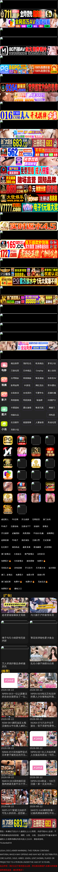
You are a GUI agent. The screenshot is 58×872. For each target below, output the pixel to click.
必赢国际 (16, 533)
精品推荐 (15, 363)
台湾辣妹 (15, 378)
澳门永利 (47, 519)
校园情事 (27, 422)
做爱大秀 (30, 574)
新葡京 (45, 526)
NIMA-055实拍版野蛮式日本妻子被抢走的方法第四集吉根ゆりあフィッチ (14, 756)
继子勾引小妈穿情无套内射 (14, 639)
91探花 (27, 385)
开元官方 (29, 567)
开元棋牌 (25, 519)
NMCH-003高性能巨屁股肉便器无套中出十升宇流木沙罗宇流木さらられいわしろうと (14, 785)
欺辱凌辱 (15, 385)
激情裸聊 (30, 561)
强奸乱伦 (27, 363)
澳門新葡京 (29, 554)
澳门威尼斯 (6, 581)
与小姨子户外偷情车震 (42, 614)
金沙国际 (52, 567)
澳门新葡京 (6, 554)
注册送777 (25, 526)
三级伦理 (15, 370)
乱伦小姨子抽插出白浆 (42, 663)
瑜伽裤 (40, 400)
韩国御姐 (27, 378)
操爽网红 (50, 533)
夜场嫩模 (37, 547)
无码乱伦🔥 (6, 567)
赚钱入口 (18, 588)
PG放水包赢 (39, 533)
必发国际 (48, 547)
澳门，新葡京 (7, 574)
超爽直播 (5, 540)
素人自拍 (52, 370)
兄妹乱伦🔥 (43, 581)
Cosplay (39, 370)
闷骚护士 (52, 400)
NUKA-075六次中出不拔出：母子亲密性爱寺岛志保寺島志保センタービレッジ (42, 727)
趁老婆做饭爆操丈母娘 (14, 614)
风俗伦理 (52, 422)
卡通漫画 (15, 407)
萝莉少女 (52, 363)
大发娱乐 (17, 554)
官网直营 (36, 519)
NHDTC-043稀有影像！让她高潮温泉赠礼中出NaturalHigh (43, 813)
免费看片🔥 (6, 561)
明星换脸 (27, 400)
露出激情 (27, 407)
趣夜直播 (26, 547)
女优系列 (27, 392)
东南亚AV (52, 378)
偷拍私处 (16, 547)
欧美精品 (40, 363)
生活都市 (15, 422)
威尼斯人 (5, 519)
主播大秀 (36, 540)
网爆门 (52, 407)
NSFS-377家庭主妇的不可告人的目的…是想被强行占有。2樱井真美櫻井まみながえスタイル (14, 815)
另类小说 (15, 429)
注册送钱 (14, 526)
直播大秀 (41, 574)
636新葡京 (18, 561)
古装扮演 (15, 392)
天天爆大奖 (40, 567)
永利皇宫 (41, 554)
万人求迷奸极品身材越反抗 (14, 665)
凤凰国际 (26, 533)
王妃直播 (47, 540)
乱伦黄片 (5, 547)
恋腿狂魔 (52, 392)
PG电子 (4, 526)
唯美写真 (40, 407)
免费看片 (19, 574)
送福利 (36, 526)
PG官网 (15, 519)
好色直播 (18, 567)
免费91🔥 (18, 581)
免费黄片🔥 (6, 588)
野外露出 (52, 385)
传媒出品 (15, 414)
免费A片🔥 (30, 581)
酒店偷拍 (25, 540)
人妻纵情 (40, 422)
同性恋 (52, 414)
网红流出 (40, 385)
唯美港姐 (40, 378)
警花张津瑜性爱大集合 (42, 637)
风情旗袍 (15, 400)
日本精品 (27, 370)
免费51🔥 (41, 561)
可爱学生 (40, 392)
